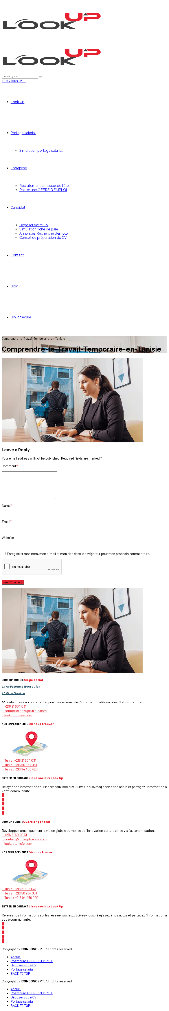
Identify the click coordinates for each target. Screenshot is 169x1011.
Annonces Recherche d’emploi (43, 233)
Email (7, 521)
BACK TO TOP (20, 973)
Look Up (17, 102)
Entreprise (19, 168)
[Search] (40, 77)
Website (8, 537)
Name (7, 505)
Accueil (16, 956)
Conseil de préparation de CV (43, 237)
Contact (17, 255)
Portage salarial (23, 133)
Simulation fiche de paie (38, 229)
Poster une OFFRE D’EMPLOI (43, 190)
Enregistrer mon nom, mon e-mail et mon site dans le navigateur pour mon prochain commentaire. (78, 553)
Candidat (18, 207)
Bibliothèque (21, 317)
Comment (10, 466)
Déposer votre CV (33, 225)
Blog (14, 286)
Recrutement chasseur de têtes (44, 186)
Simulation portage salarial (40, 150)
